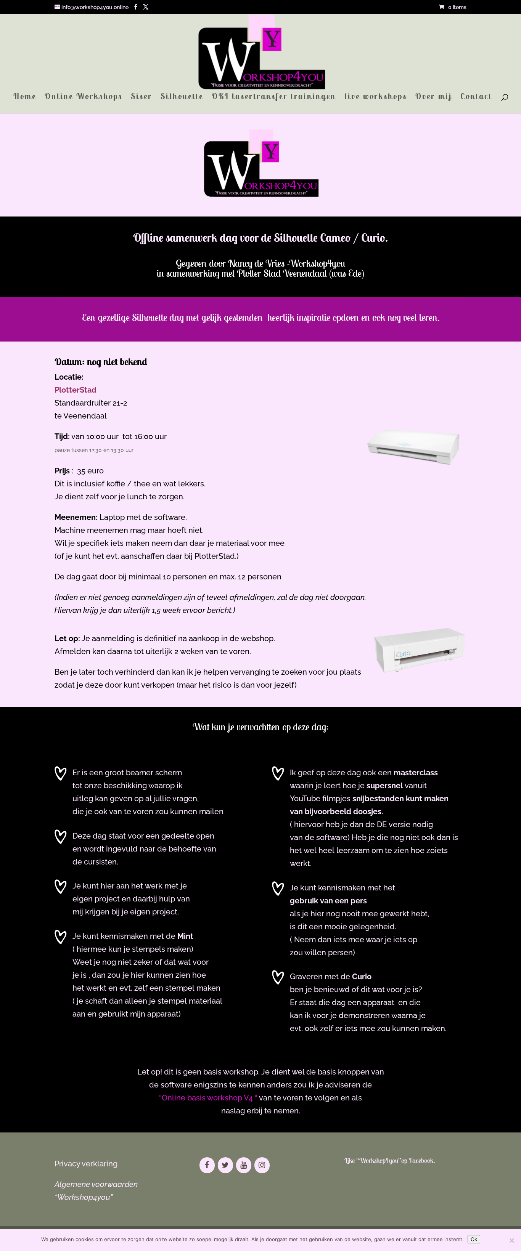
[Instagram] (262, 1165)
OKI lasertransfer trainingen (274, 97)
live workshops (375, 97)
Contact (476, 97)
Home (24, 97)
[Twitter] (225, 1165)
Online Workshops (83, 97)
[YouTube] (243, 1165)
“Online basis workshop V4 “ (208, 1097)
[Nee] (511, 1240)
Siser (141, 97)
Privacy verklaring (86, 1163)
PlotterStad (75, 390)
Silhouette (182, 97)
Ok (474, 1239)
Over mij (433, 97)
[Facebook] (207, 1165)
